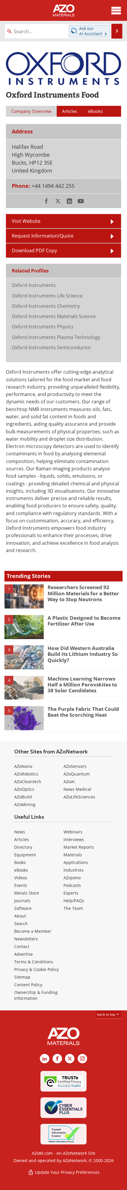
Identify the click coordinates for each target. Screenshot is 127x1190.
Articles (21, 839)
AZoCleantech (27, 781)
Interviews (74, 839)
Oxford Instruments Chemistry (46, 306)
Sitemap (22, 977)
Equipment (25, 855)
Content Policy (28, 984)
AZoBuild (23, 797)
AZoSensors (75, 766)
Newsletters (26, 939)
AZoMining (24, 804)
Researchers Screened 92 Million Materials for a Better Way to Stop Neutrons (83, 593)
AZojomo (72, 877)
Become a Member (32, 931)
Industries (74, 870)
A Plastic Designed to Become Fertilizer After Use (84, 620)
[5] (24, 718)
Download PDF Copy (34, 250)
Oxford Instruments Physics (43, 326)
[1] (24, 596)
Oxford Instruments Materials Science (54, 316)
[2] (24, 626)
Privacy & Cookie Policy (36, 969)
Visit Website (26, 221)
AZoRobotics (26, 774)
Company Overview (31, 111)
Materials (73, 855)
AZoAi (69, 781)
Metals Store (26, 893)
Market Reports (79, 847)
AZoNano (23, 766)
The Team (73, 908)
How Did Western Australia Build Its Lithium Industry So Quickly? (83, 654)
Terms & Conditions (33, 962)
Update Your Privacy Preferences (67, 1172)
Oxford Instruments (34, 285)
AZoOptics (24, 789)
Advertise (23, 954)
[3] (24, 657)
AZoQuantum (77, 774)
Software (23, 908)
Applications (76, 862)
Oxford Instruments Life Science (47, 296)
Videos (20, 877)
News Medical (77, 789)
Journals (22, 900)
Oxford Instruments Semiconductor (51, 347)
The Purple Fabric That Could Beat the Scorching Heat (83, 712)
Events (20, 885)
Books (20, 862)
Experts (71, 893)
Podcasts (72, 885)
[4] (24, 687)
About (20, 916)
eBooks (21, 870)
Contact (21, 946)
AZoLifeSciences (79, 797)
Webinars (73, 832)
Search (21, 923)
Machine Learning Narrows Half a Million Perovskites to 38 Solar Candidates (82, 684)
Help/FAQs (74, 900)
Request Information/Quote (43, 236)
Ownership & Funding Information (36, 995)
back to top (106, 1014)
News (19, 832)
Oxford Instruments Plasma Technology (56, 337)
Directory (23, 847)
